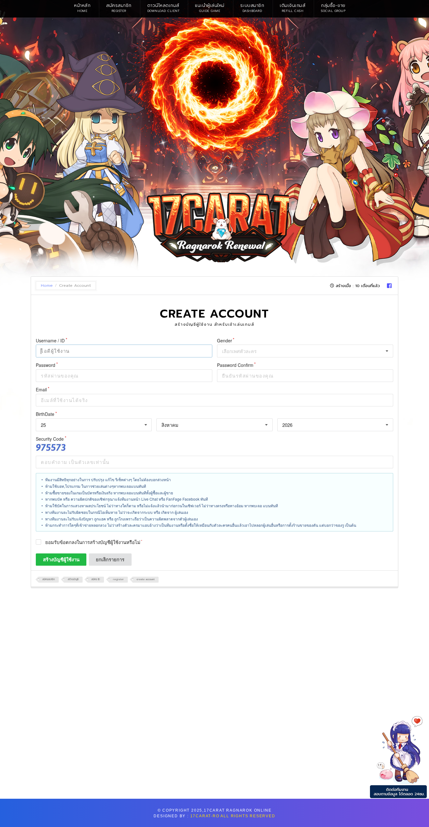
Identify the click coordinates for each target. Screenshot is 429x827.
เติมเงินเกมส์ (292, 7)
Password (45, 365)
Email (41, 390)
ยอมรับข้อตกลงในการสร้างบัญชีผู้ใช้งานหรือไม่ (92, 542)
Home (47, 286)
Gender (224, 341)
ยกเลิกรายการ (110, 559)
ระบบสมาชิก (252, 7)
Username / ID (50, 341)
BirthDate (45, 414)
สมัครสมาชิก (119, 7)
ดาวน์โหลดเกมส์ (163, 7)
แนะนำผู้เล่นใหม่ (210, 7)
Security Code (50, 439)
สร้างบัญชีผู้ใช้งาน (61, 559)
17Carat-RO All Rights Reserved (232, 816)
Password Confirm (235, 365)
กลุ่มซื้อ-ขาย (333, 7)
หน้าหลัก (82, 7)
